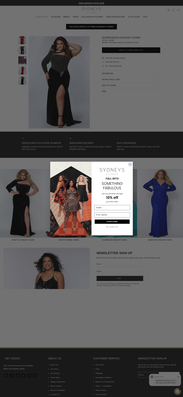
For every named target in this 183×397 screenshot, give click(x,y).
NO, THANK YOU (112, 227)
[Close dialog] (130, 164)
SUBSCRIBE (112, 221)
